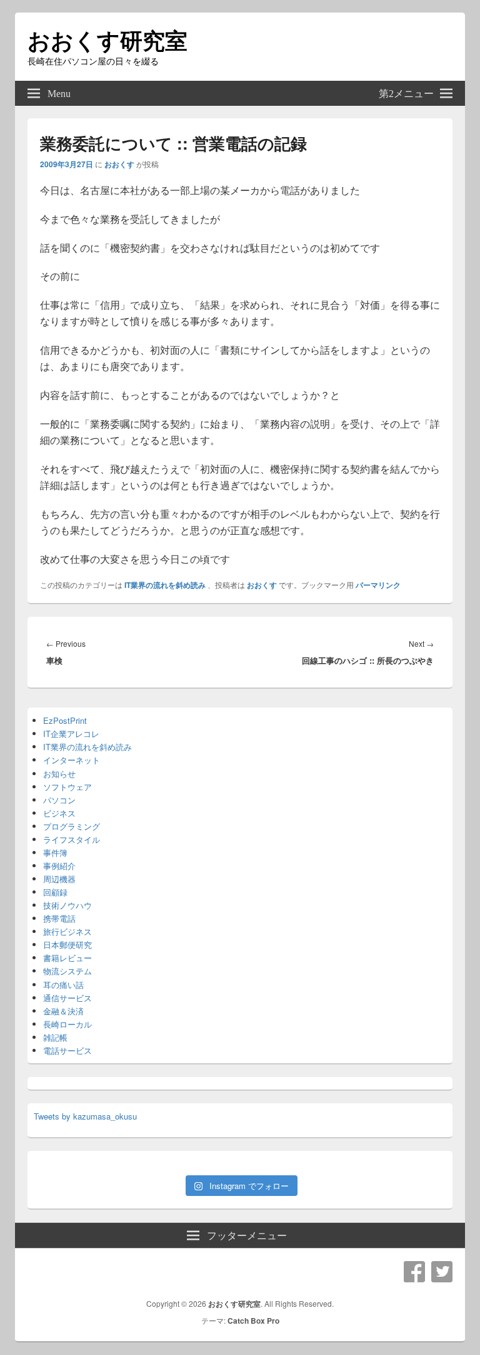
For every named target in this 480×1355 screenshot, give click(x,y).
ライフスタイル (71, 839)
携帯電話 (59, 918)
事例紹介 (59, 866)
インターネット (71, 760)
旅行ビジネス (67, 931)
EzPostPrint (65, 720)
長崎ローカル (67, 1024)
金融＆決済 (63, 1011)
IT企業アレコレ (71, 733)
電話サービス (67, 1050)
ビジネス (59, 813)
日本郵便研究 (67, 945)
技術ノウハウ (67, 905)
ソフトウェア (67, 787)
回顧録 (55, 892)
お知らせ (59, 774)
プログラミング (71, 826)
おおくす (119, 164)
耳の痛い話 (63, 985)
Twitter (441, 1271)
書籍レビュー (67, 958)
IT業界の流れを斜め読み (165, 584)
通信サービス (67, 998)
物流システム (67, 971)
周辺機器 (59, 879)
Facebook (414, 1271)
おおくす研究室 (108, 39)
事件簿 (55, 852)
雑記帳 (55, 1037)
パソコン (59, 800)
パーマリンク (378, 584)
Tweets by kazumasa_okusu (85, 1116)
